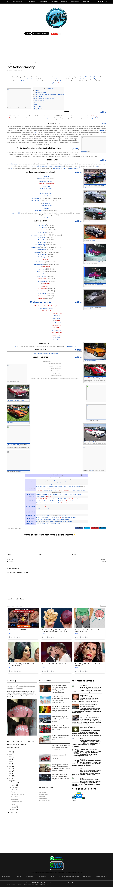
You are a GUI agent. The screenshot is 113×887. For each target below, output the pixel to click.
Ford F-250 (35, 201)
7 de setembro (68, 346)
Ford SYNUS (57, 335)
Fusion (51, 482)
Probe (45, 519)
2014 (10, 776)
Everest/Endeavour (52, 488)
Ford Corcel (42, 232)
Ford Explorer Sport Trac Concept (46, 306)
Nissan (82, 778)
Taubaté (50, 166)
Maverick (61, 515)
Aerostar (38, 517)
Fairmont (41, 515)
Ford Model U (57, 323)
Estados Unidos (56, 79)
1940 (33, 500)
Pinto (65, 515)
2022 (10, 757)
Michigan (45, 79)
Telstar (58, 519)
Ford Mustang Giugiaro (90, 360)
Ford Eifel (52, 500)
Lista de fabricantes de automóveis (46, 353)
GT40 (67, 511)
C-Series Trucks (40, 505)
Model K (60, 494)
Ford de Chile (55, 371)
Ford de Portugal (55, 364)
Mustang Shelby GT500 (53, 484)
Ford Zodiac (42, 296)
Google (13, 792)
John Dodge (94, 116)
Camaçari (58, 166)
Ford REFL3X (57, 325)
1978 (18, 444)
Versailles (43, 509)
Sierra (54, 519)
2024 (10, 754)
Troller (23, 81)
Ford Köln (41, 500)
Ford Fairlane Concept (46, 308)
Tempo (62, 519)
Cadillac (9, 554)
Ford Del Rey (43, 227)
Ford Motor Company (17, 794)
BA (63, 166)
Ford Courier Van (46, 206)
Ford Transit (39, 210)
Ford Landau (42, 242)
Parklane (64, 507)
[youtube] (93, 2)
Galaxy (56, 482)
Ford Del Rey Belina (42, 230)
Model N (65, 494)
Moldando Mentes (44, 801)
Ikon (83, 480)
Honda (74, 554)
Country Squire (44, 502)
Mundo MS (42, 792)
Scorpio (50, 519)
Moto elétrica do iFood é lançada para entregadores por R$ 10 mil (60, 727)
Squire (78, 507)
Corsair (50, 511)
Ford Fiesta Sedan (46, 181)
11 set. (13, 787)
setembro (13, 783)
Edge (70, 486)
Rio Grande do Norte (59, 169)
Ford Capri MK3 (11, 444)
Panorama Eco (43, 794)
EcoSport (39, 482)
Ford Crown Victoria (37, 235)
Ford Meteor (52, 502)
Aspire (37, 521)
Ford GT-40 (87, 377)
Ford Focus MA (46, 311)
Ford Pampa (42, 250)
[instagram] (102, 2)
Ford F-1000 (16, 213)
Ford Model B (39, 499)
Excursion (38, 523)
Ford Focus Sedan (46, 188)
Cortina (55, 511)
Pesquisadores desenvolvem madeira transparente (88, 705)
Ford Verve (99, 261)
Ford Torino (42, 269)
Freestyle (59, 523)
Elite (37, 515)
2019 (10, 764)
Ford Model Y (46, 499)
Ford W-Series (42, 288)
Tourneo (60, 490)
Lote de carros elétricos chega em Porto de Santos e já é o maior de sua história (60, 719)
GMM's (46, 885)
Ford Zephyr (42, 293)
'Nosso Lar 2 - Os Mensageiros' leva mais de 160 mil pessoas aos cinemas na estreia (60, 699)
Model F (55, 494)
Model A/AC (39, 494)
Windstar (61, 521)
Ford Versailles (42, 281)
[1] (79, 168)
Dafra (41, 554)
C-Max (47, 482)
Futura (68, 480)
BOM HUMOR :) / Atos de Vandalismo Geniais (87, 728)
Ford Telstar (42, 254)
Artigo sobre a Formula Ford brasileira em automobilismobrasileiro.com (55, 378)
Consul (46, 505)
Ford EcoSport (46, 196)
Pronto (41, 490)
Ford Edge (46, 208)
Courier (42, 486)
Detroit (29, 79)
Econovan (65, 486)
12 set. (14, 785)
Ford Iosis (57, 320)
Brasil (91, 470)
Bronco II (48, 517)
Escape (74, 486)
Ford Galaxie (42, 240)
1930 (30, 500)
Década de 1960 (30, 512)
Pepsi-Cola (14, 797)
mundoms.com (31, 885)
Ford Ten (46, 259)
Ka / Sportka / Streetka (64, 482)
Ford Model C (54, 499)
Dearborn (16, 79)
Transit (74, 490)
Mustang (44, 484)
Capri (41, 511)
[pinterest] (100, 2)
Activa (37, 480)
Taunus (83, 507)
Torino (48, 513)
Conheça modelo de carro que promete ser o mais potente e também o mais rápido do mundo (60, 777)
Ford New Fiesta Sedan (46, 184)
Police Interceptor (52, 480)
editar (103, 112)
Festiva (64, 517)
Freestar (44, 523)
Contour (42, 521)
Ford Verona (42, 276)
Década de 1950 (30, 507)
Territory (55, 490)
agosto (12, 812)
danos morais (73, 169)
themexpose (86, 883)
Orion (42, 519)
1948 (20, 471)
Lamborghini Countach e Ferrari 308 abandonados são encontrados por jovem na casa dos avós (61, 767)
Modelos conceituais (40, 302)
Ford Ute (46, 274)
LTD (81, 511)
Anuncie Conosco (17, 885)
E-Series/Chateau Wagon (55, 486)
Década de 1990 (30, 521)
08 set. (14, 805)
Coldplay (82, 759)
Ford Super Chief (57, 333)
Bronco (37, 511)
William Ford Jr (61, 83)
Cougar (47, 521)
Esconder (84, 475)
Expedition (39, 488)
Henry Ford (93, 77)
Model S (75, 494)
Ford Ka (46, 176)
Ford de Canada (55, 366)
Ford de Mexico (56, 368)
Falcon (64, 480)
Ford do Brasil (13, 164)
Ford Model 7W (67, 500)
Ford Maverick (35, 247)
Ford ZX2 (42, 298)
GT (47, 523)
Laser (68, 517)
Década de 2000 (30, 523)
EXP (60, 517)
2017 (10, 769)
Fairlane (59, 480)
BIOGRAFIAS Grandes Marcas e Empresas (23, 63)
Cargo (37, 486)
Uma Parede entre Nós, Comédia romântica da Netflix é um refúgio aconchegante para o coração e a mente (59, 689)
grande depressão (98, 118)
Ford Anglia (75, 500)
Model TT (38, 496)
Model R (70, 494)
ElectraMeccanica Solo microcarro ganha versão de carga (60, 757)
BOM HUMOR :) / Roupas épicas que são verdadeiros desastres (21, 687)
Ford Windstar (42, 291)
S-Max (61, 484)
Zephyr (48, 509)
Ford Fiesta (101, 130)
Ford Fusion (84, 151)
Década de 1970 (30, 515)
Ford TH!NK (56, 337)
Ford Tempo (42, 257)
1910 (30, 496)
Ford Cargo (46, 217)
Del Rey (53, 517)
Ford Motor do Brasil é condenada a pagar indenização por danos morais (36, 346)
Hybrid (78, 486)
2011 (12, 169)
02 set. (14, 807)
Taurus (66, 484)
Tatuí (96, 166)
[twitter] (98, 2)
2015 (10, 773)
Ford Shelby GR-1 (57, 330)
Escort (59, 511)
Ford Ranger (36, 198)
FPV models (74, 480)
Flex (38, 490)
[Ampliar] (30, 107)
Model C (50, 494)
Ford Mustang (40, 245)
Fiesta (79, 480)
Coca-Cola (14, 799)
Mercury (98, 79)
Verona (67, 519)
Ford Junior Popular (71, 499)
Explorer (45, 488)
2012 (10, 778)
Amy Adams (83, 686)
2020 (10, 761)
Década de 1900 (30, 494)
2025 (10, 752)
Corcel (45, 511)
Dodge (46, 118)
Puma (56, 521)
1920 (33, 496)
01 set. (14, 809)
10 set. (14, 790)
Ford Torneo (46, 267)
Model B (45, 494)
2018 (10, 766)
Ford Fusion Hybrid (46, 193)
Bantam (46, 486)
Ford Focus (46, 186)
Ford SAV (57, 328)
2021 (10, 759)
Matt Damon (84, 695)
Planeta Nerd (43, 799)
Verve (35, 132)
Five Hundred (52, 523)
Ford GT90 (57, 315)
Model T (79, 494)
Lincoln (93, 79)
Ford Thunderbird (38, 264)
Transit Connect (81, 490)
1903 (86, 77)
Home (8, 63)
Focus (43, 482)
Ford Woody (46, 286)
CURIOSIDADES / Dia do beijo (88, 749)
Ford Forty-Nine (57, 313)
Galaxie (53, 507)
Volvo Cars (86, 79)
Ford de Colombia (56, 376)
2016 (10, 771)
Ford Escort (42, 237)
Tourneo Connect (67, 490)
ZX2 (65, 521)
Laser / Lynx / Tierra (75, 482)
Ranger (46, 490)
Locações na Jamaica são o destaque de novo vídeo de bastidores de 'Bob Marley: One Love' (61, 709)
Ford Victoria (46, 284)
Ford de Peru (56, 373)
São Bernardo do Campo (39, 166)
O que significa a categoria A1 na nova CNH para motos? (60, 737)
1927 (89, 469)
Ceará (59, 81)
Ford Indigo (57, 318)
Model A (43, 496)
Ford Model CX (62, 499)
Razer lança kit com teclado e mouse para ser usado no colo (89, 717)
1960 (93, 442)
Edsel (42, 507)
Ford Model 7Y (59, 500)
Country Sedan (53, 505)
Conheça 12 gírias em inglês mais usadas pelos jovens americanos (61, 747)
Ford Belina (42, 225)
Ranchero (73, 507)
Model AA (48, 496)
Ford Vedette (42, 279)
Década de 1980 (30, 518)
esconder (50, 88)
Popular (69, 507)
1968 (23, 400)
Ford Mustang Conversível (13, 400)
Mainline (58, 507)
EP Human (42, 797)
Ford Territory (40, 262)
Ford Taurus (37, 252)
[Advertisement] (56, 47)
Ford (81, 79)
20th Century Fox (16, 801)
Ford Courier (46, 203)
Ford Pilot (58, 502)
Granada (46, 515)
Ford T (84, 469)
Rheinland (46, 500)
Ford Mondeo (97, 204)
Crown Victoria (43, 480)
